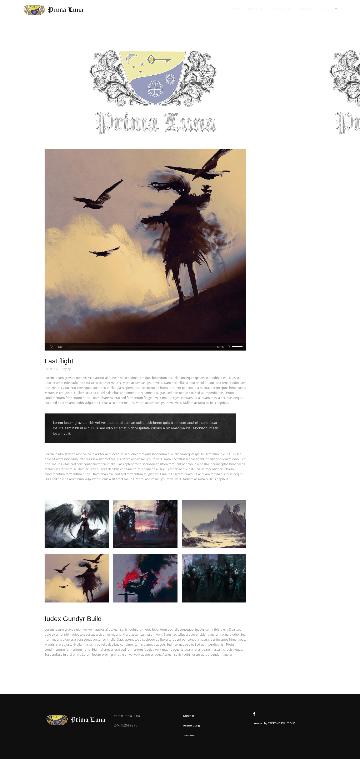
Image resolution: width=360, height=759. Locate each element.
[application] (145, 347)
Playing (66, 369)
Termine (189, 735)
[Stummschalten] (228, 347)
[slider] (238, 347)
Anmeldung (191, 725)
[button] (336, 9)
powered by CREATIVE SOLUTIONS (273, 723)
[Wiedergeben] (51, 347)
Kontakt (188, 716)
